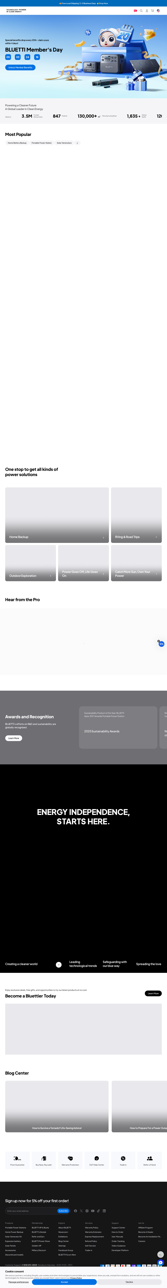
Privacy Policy (76, 1278)
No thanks (83, 688)
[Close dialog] (120, 596)
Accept (64, 1282)
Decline (129, 1282)
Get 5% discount (83, 679)
